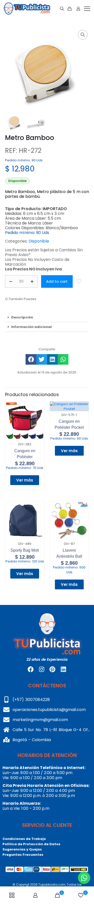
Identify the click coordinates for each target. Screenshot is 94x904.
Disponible (39, 241)
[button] (47, 317)
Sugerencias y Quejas (22, 849)
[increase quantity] (32, 281)
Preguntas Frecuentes (23, 854)
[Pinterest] (52, 669)
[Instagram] (41, 669)
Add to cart (57, 281)
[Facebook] (30, 669)
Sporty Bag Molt (25, 550)
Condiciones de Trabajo (24, 838)
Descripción (22, 317)
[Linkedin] (63, 669)
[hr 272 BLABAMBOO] (47, 70)
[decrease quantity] (10, 281)
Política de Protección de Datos (31, 844)
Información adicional (31, 326)
